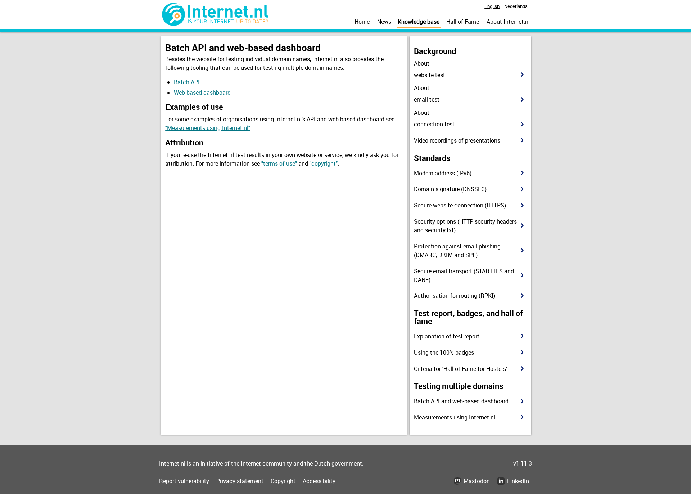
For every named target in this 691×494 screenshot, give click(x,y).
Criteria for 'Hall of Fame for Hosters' (460, 369)
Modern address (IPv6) (442, 173)
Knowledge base (418, 22)
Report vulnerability (184, 481)
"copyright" (324, 163)
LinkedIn (518, 481)
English (492, 6)
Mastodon (477, 481)
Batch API (187, 82)
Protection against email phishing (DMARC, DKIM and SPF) (457, 250)
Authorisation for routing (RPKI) (454, 296)
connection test (434, 124)
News (384, 22)
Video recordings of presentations (457, 140)
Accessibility (319, 481)
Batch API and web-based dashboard (461, 401)
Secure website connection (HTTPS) (460, 205)
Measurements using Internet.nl (454, 417)
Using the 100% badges (444, 352)
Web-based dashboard (202, 92)
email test (426, 99)
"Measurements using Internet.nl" (207, 128)
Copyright (283, 481)
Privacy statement (239, 481)
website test (429, 75)
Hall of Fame (462, 22)
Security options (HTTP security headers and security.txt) (465, 225)
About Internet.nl (508, 22)
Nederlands (516, 6)
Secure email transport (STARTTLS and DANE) (464, 275)
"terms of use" (279, 163)
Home (362, 22)
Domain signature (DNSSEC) (450, 189)
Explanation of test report (446, 336)
